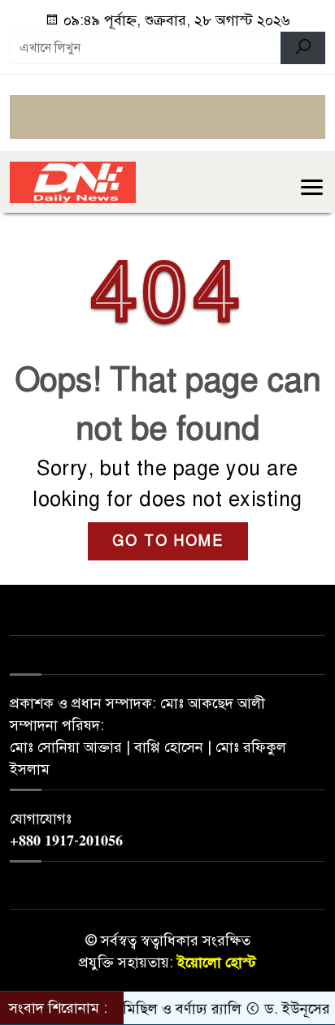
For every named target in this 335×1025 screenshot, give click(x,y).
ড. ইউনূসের (291, 1009)
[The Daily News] (73, 181)
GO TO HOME (168, 541)
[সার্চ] (303, 48)
